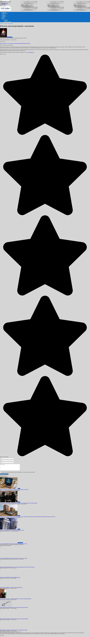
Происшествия (4, 13)
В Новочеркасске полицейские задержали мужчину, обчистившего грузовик (13, 629)
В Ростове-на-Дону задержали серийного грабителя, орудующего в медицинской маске (15, 598)
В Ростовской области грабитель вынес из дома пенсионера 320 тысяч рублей (14, 607)
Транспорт (6, 19)
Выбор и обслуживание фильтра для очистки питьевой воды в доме (12, 530)
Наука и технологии (7, 21)
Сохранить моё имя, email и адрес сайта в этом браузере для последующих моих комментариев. (18, 472)
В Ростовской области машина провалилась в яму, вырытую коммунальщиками (14, 618)
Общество (4, 12)
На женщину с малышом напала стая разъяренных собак (10, 577)
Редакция (3, 4)
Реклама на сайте (5, 3)
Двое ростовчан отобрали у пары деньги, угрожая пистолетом (11, 587)
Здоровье (5, 20)
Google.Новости (31, 52)
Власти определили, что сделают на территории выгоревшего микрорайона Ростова (15, 43)
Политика (4, 15)
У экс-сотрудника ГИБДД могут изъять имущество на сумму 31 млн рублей (13, 543)
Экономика (4, 16)
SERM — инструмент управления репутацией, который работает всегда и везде (14, 489)
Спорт (3, 14)
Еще (3, 18)
